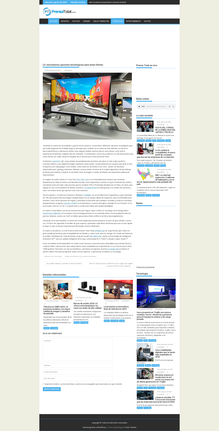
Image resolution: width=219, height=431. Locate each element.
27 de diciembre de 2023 (83, 298)
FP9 (78, 179)
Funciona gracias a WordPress (94, 427)
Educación (140, 165)
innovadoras (74, 256)
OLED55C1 (56, 161)
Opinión (86, 21)
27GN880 (87, 195)
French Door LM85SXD (52, 213)
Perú (52, 256)
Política (76, 21)
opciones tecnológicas (89, 256)
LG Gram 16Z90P (70, 203)
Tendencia (161, 140)
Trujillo (122, 321)
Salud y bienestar (101, 21)
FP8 (82, 179)
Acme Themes (130, 427)
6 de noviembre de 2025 (164, 369)
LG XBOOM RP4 (90, 187)
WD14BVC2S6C (96, 236)
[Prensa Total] (45, 21)
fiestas (67, 256)
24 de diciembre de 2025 (164, 344)
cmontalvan (68, 70)
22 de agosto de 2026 (163, 169)
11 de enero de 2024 (51, 301)
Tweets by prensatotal (145, 267)
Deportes (65, 21)
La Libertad (140, 140)
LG (80, 256)
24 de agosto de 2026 (163, 145)
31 (106, 304)
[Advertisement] (109, 42)
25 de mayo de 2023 (112, 301)
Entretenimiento (133, 21)
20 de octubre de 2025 (164, 392)
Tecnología (117, 21)
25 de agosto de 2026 (163, 122)
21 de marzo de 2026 (145, 309)
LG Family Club (113, 249)
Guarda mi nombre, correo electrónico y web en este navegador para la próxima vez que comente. (83, 384)
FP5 (87, 179)
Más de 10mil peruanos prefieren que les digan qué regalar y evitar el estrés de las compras (111, 264)
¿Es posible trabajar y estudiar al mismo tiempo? (64, 263)
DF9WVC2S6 (100, 230)
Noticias (53, 21)
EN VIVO (147, 21)
